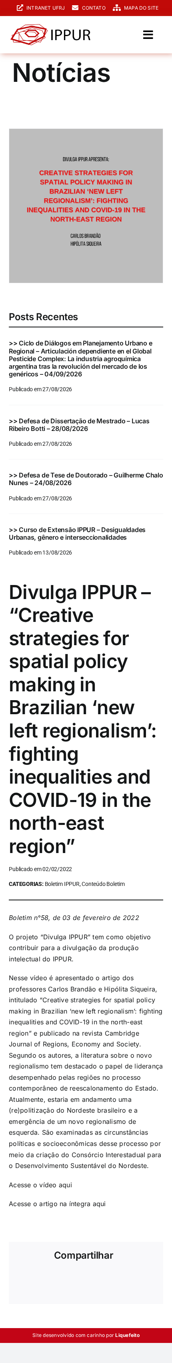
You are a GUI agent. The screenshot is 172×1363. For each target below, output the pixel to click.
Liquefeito (127, 1335)
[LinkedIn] (78, 1279)
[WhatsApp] (92, 1279)
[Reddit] (65, 1279)
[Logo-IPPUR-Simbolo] (50, 27)
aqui (65, 1185)
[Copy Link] (23, 1290)
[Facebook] (23, 1279)
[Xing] (134, 1279)
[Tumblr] (120, 1279)
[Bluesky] (51, 1279)
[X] (37, 1279)
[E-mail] (148, 1279)
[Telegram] (106, 1279)
